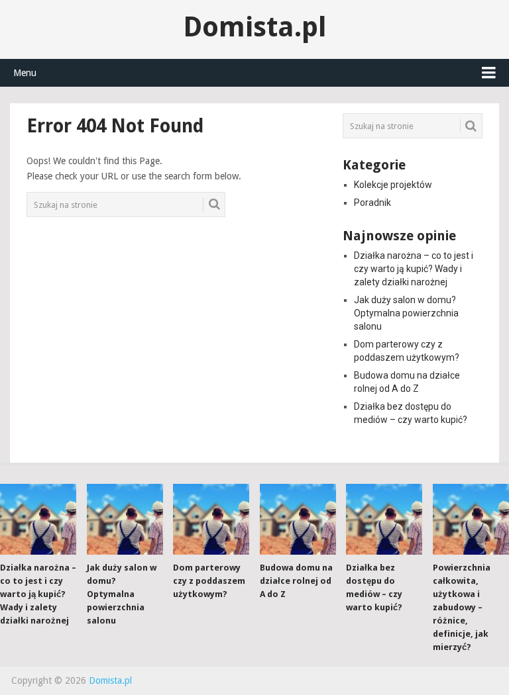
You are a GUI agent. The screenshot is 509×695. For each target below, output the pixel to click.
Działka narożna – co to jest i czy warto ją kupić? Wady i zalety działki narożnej (413, 268)
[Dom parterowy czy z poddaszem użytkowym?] (211, 519)
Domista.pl (255, 27)
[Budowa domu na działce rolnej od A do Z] (298, 519)
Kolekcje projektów (393, 184)
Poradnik (372, 202)
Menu (24, 73)
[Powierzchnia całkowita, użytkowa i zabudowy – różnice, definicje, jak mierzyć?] (471, 519)
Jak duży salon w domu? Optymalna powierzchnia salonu (406, 313)
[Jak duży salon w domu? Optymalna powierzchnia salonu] (125, 519)
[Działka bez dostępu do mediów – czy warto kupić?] (384, 519)
